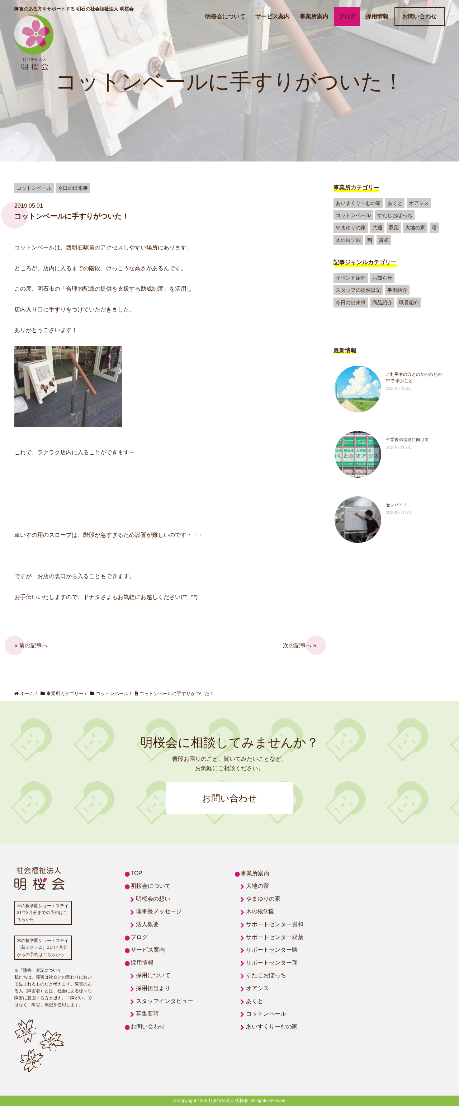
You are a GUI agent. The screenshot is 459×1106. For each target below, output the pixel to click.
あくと (394, 203)
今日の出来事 (351, 302)
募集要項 (147, 1014)
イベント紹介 (351, 278)
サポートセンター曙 (272, 950)
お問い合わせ (419, 16)
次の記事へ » (299, 645)
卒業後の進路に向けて (407, 439)
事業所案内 (314, 16)
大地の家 (415, 227)
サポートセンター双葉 (274, 937)
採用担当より (153, 988)
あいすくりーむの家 (358, 203)
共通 (377, 227)
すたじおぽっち (394, 215)
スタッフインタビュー (164, 1001)
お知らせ (382, 278)
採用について (153, 975)
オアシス (419, 203)
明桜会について (225, 16)
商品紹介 (382, 302)
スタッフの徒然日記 (358, 290)
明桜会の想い (153, 899)
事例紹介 (397, 290)
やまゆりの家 (351, 227)
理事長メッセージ (159, 911)
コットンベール (353, 215)
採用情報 (377, 16)
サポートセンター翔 (272, 963)
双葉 (394, 227)
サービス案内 (272, 16)
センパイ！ (396, 504)
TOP (136, 873)
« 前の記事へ (31, 645)
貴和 (384, 240)
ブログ (347, 16)
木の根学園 (348, 240)
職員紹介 (409, 302)
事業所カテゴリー (356, 187)
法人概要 (147, 924)
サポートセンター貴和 (274, 924)
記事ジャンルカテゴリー (365, 262)
